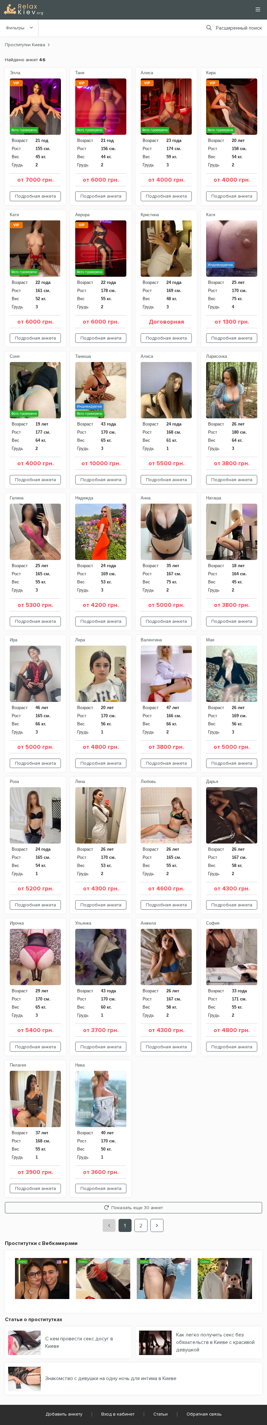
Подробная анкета (35, 196)
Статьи (160, 1414)
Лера (80, 639)
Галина (16, 498)
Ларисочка (216, 356)
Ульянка (83, 923)
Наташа (213, 498)
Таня (79, 72)
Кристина (150, 214)
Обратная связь (204, 1414)
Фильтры (15, 28)
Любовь (148, 781)
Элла (15, 72)
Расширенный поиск (239, 28)
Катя (14, 214)
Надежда (84, 498)
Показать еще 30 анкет (137, 1207)
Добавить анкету (64, 1414)
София (212, 923)
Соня (15, 356)
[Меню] (258, 9)
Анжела (148, 923)
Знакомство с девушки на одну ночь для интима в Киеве (110, 1378)
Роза (14, 781)
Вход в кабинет (117, 1414)
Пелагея (18, 1065)
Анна (145, 498)
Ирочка (17, 923)
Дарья (212, 781)
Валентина (151, 639)
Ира (13, 639)
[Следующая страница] (156, 1225)
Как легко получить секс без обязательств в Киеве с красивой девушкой (215, 1342)
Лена (80, 781)
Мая (210, 639)
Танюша (83, 356)
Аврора (82, 214)
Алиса (147, 72)
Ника (80, 1065)
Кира (211, 72)
